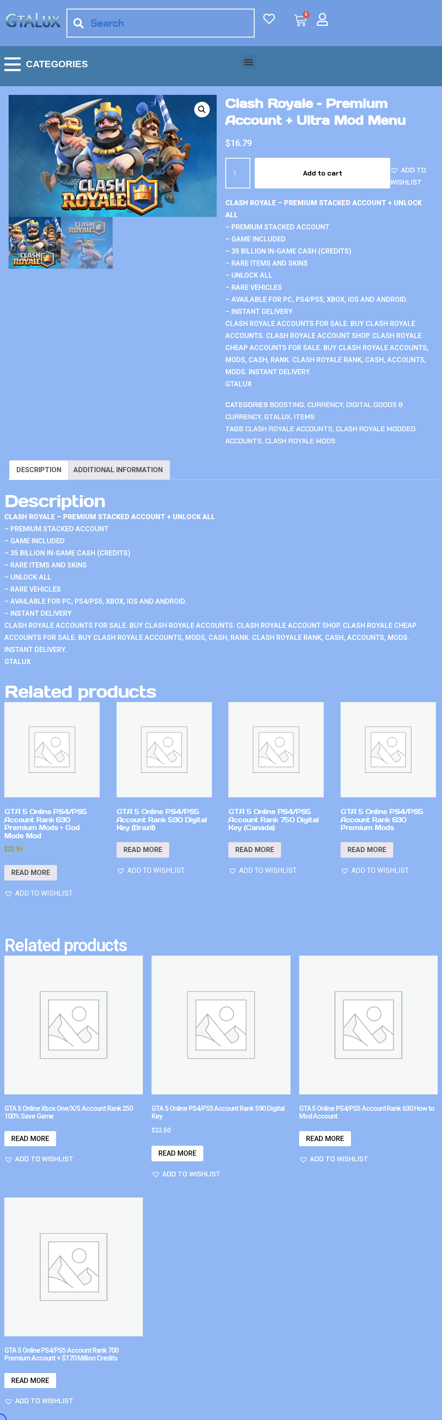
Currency (325, 404)
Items (304, 416)
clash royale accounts (288, 428)
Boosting (287, 404)
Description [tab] (38, 470)
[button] (249, 62)
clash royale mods (300, 440)
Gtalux (277, 416)
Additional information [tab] (118, 470)
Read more (30, 872)
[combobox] (160, 23)
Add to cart (322, 173)
